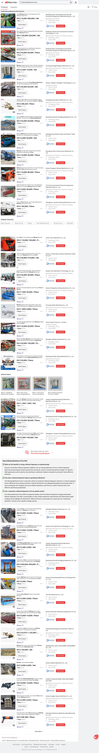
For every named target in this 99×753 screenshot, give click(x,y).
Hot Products (16, 744)
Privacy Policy (44, 747)
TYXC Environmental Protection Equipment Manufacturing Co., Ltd (59, 186)
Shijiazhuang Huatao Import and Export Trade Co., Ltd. (60, 135)
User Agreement (34, 747)
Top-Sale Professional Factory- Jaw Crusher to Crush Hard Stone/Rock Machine (30, 433)
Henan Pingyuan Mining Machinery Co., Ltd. (59, 168)
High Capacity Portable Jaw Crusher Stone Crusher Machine (30, 696)
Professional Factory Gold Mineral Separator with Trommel (29, 49)
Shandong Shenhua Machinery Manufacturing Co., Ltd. (60, 714)
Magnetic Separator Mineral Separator (48, 223)
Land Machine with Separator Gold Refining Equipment (28, 14)
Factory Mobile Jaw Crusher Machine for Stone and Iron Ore (29, 202)
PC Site (58, 744)
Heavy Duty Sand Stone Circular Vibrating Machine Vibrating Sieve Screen (30, 168)
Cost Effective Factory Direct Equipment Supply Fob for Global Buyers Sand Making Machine (30, 356)
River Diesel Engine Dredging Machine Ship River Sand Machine (30, 31)
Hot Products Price (27, 744)
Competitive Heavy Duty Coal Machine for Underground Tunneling (28, 629)
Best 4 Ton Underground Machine (29, 237)
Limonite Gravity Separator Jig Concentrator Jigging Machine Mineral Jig (29, 271)
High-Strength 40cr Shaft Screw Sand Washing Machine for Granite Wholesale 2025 (29, 185)
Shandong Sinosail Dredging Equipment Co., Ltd (61, 117)
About (26, 747)
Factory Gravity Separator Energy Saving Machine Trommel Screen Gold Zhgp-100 (29, 117)
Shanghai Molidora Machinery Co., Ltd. (58, 339)
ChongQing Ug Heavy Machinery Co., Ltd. (59, 100)
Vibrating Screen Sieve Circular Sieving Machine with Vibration (30, 83)
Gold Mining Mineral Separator (67, 223)
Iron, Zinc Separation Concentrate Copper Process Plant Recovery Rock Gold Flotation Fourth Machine (30, 399)
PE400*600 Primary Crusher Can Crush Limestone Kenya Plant (30, 679)
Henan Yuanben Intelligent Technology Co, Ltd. (61, 83)
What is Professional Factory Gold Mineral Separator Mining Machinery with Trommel (39, 393)
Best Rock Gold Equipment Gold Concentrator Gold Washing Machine (29, 526)
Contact (51, 747)
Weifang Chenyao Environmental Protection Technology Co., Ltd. (60, 32)
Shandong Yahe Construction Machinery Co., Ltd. (60, 152)
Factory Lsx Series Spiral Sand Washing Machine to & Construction (29, 509)
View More (38, 731)
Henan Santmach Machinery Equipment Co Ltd (61, 612)
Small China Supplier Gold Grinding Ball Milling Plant (29, 543)
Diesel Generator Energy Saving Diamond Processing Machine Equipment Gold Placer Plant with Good (29, 416)
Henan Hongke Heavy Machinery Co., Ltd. (59, 696)
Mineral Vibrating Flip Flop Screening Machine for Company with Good (29, 134)
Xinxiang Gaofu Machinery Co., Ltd (57, 305)
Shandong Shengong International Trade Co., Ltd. (60, 629)
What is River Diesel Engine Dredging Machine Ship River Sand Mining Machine (24, 393)
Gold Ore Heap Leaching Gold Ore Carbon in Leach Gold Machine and (29, 254)
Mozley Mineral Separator (10, 223)
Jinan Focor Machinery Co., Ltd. (56, 238)
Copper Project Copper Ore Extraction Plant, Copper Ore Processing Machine (29, 577)
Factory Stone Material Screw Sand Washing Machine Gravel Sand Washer (29, 612)
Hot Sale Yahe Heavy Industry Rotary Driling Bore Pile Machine (29, 151)
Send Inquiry (22, 24)
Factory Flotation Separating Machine (28, 594)
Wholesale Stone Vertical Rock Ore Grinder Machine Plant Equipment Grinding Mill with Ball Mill (30, 339)
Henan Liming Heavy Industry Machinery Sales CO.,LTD (60, 255)
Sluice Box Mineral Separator (29, 223)
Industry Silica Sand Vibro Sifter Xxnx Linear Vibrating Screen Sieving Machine (29, 305)
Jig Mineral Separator (8, 227)
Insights (63, 744)
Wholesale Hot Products (40, 744)
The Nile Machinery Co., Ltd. (55, 595)
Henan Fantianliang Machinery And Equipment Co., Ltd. (60, 578)
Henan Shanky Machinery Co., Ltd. (56, 663)
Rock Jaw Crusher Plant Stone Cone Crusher (29, 646)
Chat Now (51, 26)
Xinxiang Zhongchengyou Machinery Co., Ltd (60, 66)
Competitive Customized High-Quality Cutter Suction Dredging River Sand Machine (28, 560)
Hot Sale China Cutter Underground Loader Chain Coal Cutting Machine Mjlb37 (30, 713)
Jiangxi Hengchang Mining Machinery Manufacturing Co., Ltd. (58, 400)
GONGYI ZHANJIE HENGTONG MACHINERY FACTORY (60, 680)
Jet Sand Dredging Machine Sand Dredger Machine (30, 322)
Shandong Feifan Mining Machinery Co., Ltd (59, 356)
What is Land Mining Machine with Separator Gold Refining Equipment (7, 393)
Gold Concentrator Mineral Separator (27, 227)
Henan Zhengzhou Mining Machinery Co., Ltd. (60, 288)
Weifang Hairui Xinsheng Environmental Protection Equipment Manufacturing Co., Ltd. (60, 15)
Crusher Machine (25, 662)
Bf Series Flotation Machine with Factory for (30, 288)
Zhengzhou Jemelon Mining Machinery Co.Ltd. (61, 202)
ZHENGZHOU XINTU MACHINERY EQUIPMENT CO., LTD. (60, 646)
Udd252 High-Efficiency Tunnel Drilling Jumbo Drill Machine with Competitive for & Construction (30, 100)
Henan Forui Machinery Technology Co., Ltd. (60, 271)
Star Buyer (51, 744)
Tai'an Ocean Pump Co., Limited (56, 322)
